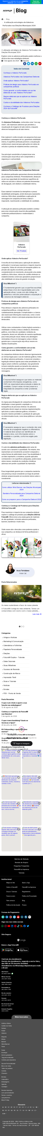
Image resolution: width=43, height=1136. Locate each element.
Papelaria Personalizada (13, 649)
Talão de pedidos (7, 1068)
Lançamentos (6, 1097)
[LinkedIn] (12, 926)
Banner (4, 1041)
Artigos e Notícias (10, 637)
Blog (21, 10)
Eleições (7, 653)
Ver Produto (21, 251)
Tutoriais (21, 873)
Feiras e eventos (7, 1095)
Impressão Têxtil (10, 677)
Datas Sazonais (9, 661)
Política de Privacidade (29, 896)
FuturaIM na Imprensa (21, 869)
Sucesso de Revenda (11, 669)
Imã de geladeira (7, 1055)
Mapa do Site (10, 883)
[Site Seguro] (21, 939)
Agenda (4, 1084)
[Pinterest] (15, 926)
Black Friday (5, 1100)
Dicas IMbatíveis (10, 665)
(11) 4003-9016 (6, 973)
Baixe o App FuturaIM (10, 945)
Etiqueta (4, 1037)
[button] (20, 626)
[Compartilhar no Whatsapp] (36, 63)
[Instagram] (5, 926)
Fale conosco (10, 900)
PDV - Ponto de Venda (12, 693)
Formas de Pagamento (10, 912)
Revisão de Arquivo (21, 862)
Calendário (5, 1079)
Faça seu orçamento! (36, 2)
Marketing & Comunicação (14, 641)
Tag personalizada (7, 1057)
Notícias (7, 685)
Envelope (4, 1052)
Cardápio (4, 1086)
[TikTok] (18, 926)
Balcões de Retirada (21, 859)
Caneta (4, 1071)
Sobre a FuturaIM (11, 887)
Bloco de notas (6, 1066)
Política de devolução (13, 905)
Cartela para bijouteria (9, 1060)
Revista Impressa (7, 1090)
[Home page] (2, 19)
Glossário (21, 1105)
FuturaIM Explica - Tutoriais (14, 657)
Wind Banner (6, 1044)
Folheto (4, 1028)
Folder (3, 1030)
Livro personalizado (8, 1093)
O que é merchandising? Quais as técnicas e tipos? (15, 721)
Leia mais (36, 614)
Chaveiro (4, 1073)
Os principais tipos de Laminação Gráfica (15, 739)
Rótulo (3, 1039)
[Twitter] (28, 926)
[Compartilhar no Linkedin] (32, 63)
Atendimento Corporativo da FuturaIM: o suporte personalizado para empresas (15, 748)
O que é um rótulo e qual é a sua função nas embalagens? (14, 704)
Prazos (24, 905)
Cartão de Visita (7, 1026)
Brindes (6, 689)
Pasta (3, 1050)
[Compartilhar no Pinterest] (40, 63)
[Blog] (21, 926)
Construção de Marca (12, 673)
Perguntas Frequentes (21, 866)
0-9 (3, 1113)
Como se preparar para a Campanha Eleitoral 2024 (21, 499)
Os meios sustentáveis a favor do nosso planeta (20, 605)
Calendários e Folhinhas (13, 645)
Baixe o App (26, 883)
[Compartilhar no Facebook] (24, 63)
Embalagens (5, 1082)
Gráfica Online (6, 1023)
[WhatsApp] (3, 926)
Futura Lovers (10, 896)
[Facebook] (24, 926)
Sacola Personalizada (8, 1063)
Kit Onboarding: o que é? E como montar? (14, 730)
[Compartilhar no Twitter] (28, 63)
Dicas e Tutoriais (10, 681)
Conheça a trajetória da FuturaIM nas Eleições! (15, 713)
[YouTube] (9, 926)
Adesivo (4, 1033)
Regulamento (26, 891)
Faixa (3, 1046)
